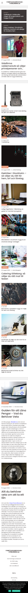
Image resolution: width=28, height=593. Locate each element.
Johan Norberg (17, 169)
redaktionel (5, 403)
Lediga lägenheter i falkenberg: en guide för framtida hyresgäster (12, 210)
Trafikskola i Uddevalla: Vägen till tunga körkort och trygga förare (13, 16)
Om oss (14, 580)
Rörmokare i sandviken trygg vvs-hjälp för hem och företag (13, 309)
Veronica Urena (19, 406)
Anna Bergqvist (17, 270)
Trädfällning (5, 142)
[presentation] (25, 258)
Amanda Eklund (17, 60)
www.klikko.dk (15, 565)
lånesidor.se (14, 422)
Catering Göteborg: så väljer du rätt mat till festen (13, 276)
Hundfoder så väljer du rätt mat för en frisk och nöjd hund (13, 340)
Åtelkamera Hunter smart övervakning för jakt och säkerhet (13, 111)
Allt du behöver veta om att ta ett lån (12, 495)
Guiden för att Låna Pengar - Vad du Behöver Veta (13, 413)
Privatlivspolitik (16, 590)
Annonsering (14, 578)
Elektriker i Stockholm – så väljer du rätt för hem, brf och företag (13, 176)
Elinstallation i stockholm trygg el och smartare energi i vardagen (13, 241)
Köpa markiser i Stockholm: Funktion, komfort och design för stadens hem (14, 29)
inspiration (6, 12)
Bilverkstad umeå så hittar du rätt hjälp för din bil (12, 371)
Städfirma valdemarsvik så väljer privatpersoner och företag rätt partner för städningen (13, 66)
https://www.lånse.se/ (15, 503)
